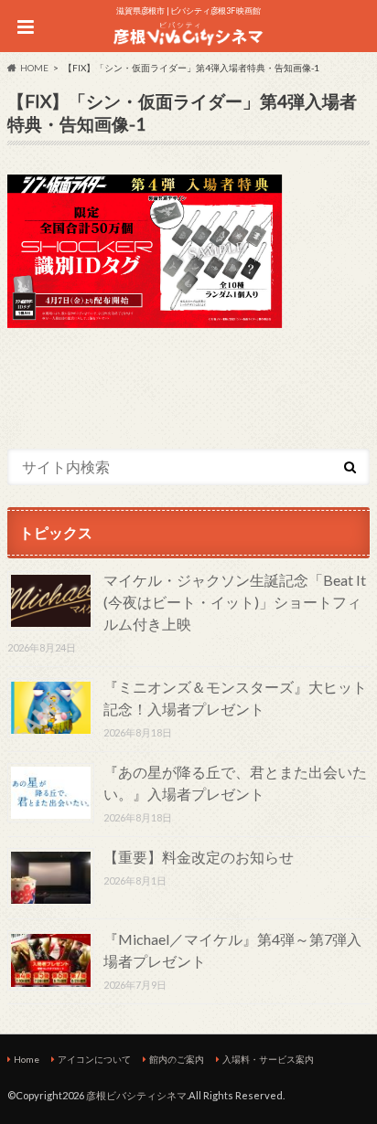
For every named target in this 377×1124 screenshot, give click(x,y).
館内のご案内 (176, 1059)
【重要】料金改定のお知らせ (198, 856)
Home (26, 1059)
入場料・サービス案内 (268, 1059)
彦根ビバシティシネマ (136, 1095)
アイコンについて (94, 1059)
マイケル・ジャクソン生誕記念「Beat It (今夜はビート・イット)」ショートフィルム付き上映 (234, 601)
